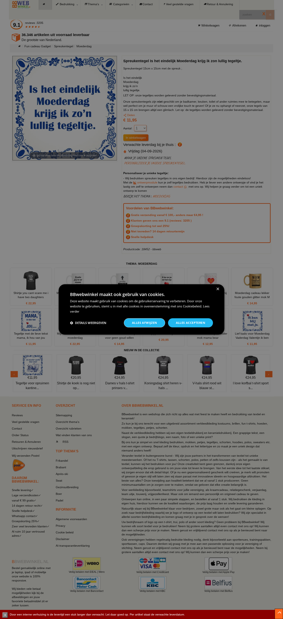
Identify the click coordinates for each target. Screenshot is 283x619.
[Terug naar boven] (279, 614)
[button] (88, 323)
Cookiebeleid (192, 306)
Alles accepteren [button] (190, 323)
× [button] (217, 289)
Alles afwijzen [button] (144, 323)
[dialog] (141, 309)
